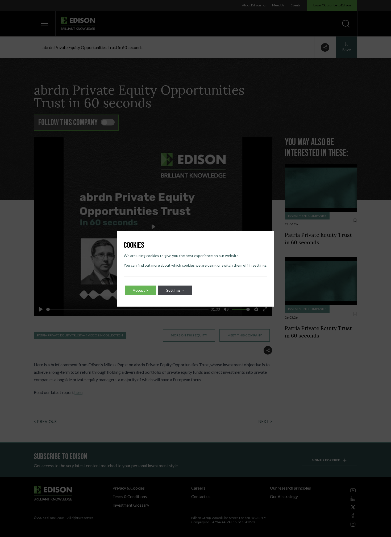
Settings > (175, 290)
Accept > (140, 290)
